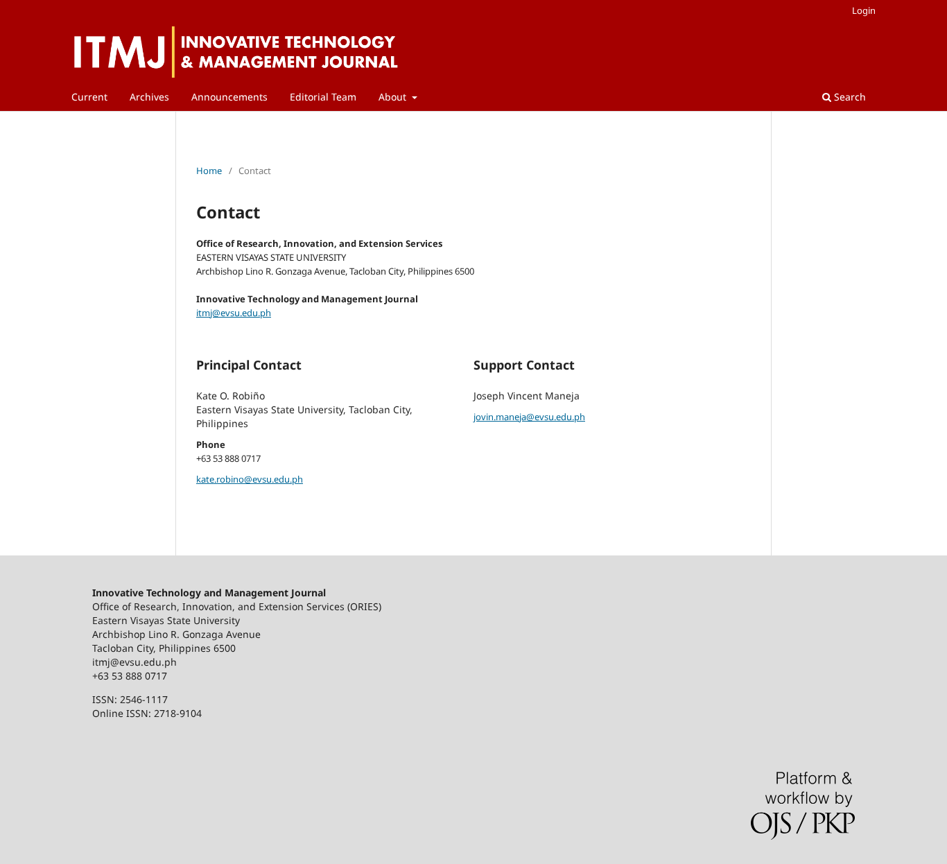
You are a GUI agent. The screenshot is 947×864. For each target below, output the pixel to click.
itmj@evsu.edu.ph (233, 312)
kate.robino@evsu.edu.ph (249, 479)
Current (89, 96)
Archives (149, 96)
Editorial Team (323, 96)
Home (209, 170)
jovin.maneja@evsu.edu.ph (529, 417)
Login (864, 10)
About (394, 96)
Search (848, 96)
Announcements (229, 96)
